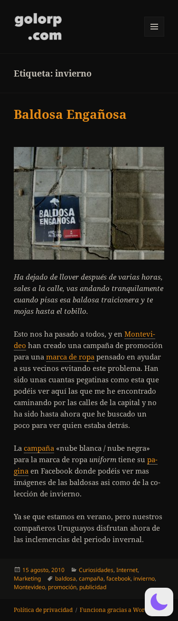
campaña (39, 448)
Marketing (27, 578)
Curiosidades (96, 570)
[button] (159, 602)
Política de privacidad (43, 610)
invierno (144, 578)
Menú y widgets (154, 36)
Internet (127, 570)
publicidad (92, 587)
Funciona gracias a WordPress (121, 610)
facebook (118, 578)
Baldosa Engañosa (70, 114)
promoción (62, 587)
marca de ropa (70, 356)
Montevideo (29, 587)
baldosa (65, 578)
